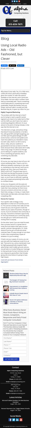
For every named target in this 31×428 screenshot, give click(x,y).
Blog (25, 4)
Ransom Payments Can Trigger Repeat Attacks (15, 408)
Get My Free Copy (11, 359)
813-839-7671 (15, 24)
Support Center (16, 4)
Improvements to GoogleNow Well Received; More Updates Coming (18, 288)
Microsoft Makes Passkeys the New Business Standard (15, 401)
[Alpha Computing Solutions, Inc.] (16, 10)
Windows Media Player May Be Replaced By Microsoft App (19, 274)
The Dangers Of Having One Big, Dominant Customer (18, 281)
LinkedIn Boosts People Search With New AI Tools (19, 294)
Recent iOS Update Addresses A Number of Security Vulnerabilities (18, 301)
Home (7, 4)
